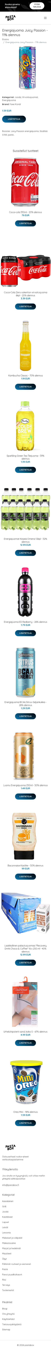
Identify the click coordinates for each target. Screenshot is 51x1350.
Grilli (4, 1206)
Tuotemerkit (8, 1290)
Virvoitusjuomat (30, 97)
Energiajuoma (9, 100)
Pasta (5, 1269)
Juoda (18, 97)
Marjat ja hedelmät (11, 1248)
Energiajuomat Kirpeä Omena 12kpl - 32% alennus (25, 540)
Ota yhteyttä (8, 1313)
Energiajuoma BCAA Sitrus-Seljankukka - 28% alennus (25, 704)
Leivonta (6, 1232)
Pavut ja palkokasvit (12, 1274)
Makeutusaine (9, 1243)
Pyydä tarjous (37, 5)
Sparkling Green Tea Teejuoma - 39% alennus (25, 457)
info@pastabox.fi (10, 1185)
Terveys (6, 1285)
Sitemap (6, 1329)
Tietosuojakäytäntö (12, 1324)
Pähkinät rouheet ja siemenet (16, 1264)
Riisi (4, 1279)
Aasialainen (7, 1201)
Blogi (4, 1308)
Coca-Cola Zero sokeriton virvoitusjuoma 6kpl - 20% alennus (25, 294)
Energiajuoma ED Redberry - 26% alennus (25, 622)
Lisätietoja (14, 119)
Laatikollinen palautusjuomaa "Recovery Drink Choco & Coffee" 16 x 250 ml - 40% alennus (26, 948)
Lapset (5, 1222)
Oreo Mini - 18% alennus (25, 1112)
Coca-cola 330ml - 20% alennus (25, 212)
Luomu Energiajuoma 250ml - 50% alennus (25, 785)
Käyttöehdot (8, 1319)
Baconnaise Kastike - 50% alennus (25, 865)
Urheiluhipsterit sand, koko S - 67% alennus (25, 1031)
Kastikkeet (7, 1217)
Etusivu (5, 39)
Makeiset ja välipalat (12, 1237)
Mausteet (6, 1253)
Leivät (5, 1227)
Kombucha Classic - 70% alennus (25, 375)
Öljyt (4, 1258)
